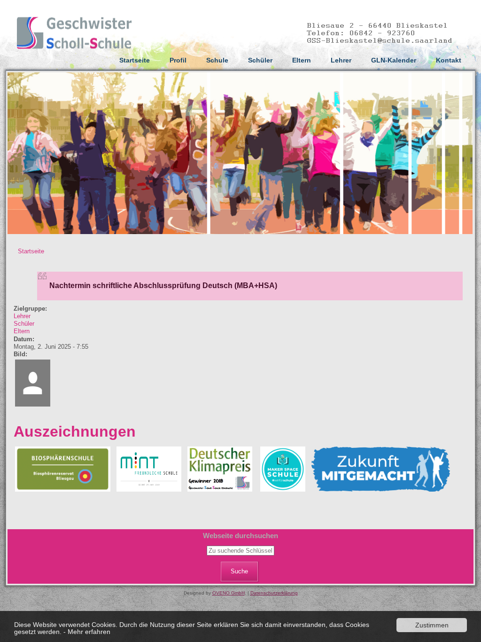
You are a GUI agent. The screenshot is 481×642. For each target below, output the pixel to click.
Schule (217, 60)
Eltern (301, 60)
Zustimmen (432, 625)
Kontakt (448, 60)
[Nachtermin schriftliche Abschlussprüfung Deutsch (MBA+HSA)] (33, 405)
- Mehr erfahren (86, 631)
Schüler (260, 60)
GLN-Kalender (393, 60)
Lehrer (341, 60)
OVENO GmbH (228, 592)
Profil (178, 60)
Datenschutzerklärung (274, 592)
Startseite (134, 60)
